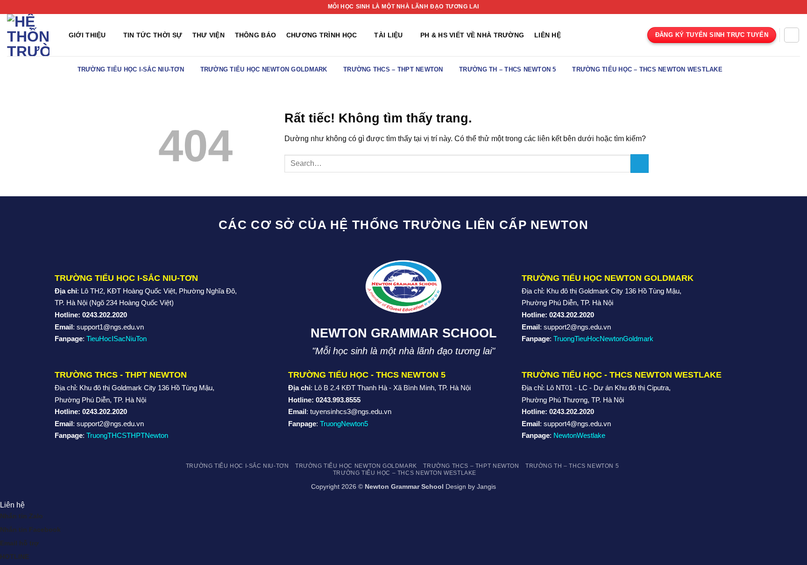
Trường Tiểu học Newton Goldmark (263, 69)
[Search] (791, 35)
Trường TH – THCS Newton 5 (507, 69)
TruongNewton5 (344, 424)
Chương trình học (321, 35)
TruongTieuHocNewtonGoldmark (603, 339)
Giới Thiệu (87, 35)
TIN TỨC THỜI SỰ (152, 35)
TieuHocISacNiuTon (116, 339)
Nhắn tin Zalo (21, 516)
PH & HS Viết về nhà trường (472, 35)
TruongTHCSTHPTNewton (127, 435)
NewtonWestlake (579, 435)
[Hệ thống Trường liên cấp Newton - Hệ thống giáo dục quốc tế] (28, 35)
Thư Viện (208, 35)
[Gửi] (639, 163)
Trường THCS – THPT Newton (393, 69)
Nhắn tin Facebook (30, 529)
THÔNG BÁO (255, 35)
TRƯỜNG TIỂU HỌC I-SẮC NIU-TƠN (131, 69)
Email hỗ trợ (19, 543)
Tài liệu (388, 35)
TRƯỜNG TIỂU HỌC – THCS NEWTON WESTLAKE (647, 69)
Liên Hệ (547, 35)
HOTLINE (14, 556)
